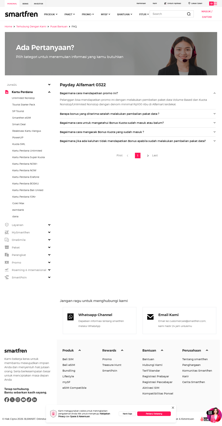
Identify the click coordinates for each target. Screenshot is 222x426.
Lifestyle (68, 376)
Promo (107, 359)
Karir (155, 3)
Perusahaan (192, 350)
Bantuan (149, 350)
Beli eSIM (68, 365)
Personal (12, 4)
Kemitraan (141, 3)
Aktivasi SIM (150, 387)
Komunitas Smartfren (197, 370)
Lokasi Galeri (196, 3)
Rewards (109, 350)
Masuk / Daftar (207, 14)
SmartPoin (109, 370)
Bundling (68, 370)
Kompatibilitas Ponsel (157, 393)
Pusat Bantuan (58, 26)
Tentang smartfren (195, 359)
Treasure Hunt (111, 365)
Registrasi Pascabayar (157, 382)
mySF (66, 382)
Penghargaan (191, 365)
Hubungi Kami (152, 365)
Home (8, 26)
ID (211, 3)
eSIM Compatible (74, 387)
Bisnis (25, 4)
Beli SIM (68, 359)
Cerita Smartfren (193, 382)
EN (215, 3)
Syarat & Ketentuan (80, 416)
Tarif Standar (151, 370)
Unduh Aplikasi (174, 3)
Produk (68, 350)
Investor (38, 4)
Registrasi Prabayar (155, 376)
